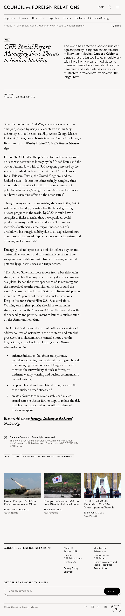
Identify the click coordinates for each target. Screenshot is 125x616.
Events (67, 18)
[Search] (109, 7)
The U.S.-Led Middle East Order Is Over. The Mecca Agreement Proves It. (99, 504)
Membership (100, 548)
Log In (101, 7)
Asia (7, 40)
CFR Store (99, 558)
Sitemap (68, 571)
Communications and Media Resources (105, 563)
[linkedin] (92, 607)
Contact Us (70, 562)
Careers (68, 555)
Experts (53, 18)
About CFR (70, 548)
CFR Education (72, 558)
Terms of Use (101, 568)
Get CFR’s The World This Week (26, 582)
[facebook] (86, 607)
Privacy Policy (71, 568)
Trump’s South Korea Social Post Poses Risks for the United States (61, 503)
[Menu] (118, 7)
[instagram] (105, 607)
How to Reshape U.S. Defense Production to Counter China (20, 503)
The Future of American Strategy (92, 18)
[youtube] (99, 607)
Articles (8, 25)
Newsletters (100, 555)
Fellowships (100, 551)
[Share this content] (116, 608)
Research (37, 18)
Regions (8, 18)
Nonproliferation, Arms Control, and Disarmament (48, 456)
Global (16, 456)
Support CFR (71, 551)
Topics (22, 18)
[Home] (41, 7)
